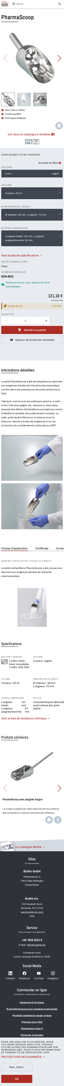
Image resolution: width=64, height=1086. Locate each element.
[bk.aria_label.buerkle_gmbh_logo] (5, 4)
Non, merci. (16, 1067)
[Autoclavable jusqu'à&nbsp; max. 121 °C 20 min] (28, 141)
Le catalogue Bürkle (28, 846)
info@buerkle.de (36, 945)
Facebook (24, 978)
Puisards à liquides (32, 1035)
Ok (17, 1078)
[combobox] (32, 193)
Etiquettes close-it (32, 1028)
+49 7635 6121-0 (32, 940)
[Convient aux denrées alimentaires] (36, 141)
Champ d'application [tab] (14, 548)
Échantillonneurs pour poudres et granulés (32, 1009)
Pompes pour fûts (32, 1022)
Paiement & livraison (32, 1002)
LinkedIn (10, 978)
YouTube (39, 978)
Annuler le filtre (48, 162)
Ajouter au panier (35, 329)
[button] (59, 58)
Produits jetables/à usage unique (32, 1015)
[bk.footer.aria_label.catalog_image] (7, 846)
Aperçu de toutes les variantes (34, 339)
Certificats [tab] (41, 548)
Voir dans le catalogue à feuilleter (29, 134)
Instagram (52, 978)
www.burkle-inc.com (32, 912)
